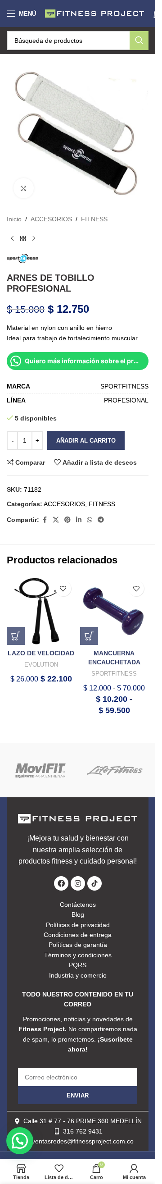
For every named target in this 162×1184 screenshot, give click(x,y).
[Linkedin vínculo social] (78, 520)
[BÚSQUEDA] (139, 40)
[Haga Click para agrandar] (24, 188)
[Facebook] (61, 883)
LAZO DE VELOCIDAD (41, 653)
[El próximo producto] (33, 238)
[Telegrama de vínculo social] (101, 520)
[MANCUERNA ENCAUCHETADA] (114, 610)
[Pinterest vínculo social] (67, 520)
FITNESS (94, 219)
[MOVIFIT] (41, 770)
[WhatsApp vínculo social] (89, 520)
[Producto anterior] (12, 238)
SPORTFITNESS (114, 673)
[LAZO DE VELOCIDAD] (41, 610)
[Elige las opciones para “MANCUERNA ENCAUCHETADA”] (89, 636)
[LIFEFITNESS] (115, 770)
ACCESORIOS (51, 219)
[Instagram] (78, 883)
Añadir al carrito (86, 440)
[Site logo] (94, 13)
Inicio (14, 219)
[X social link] (56, 520)
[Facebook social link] (44, 520)
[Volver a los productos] (23, 238)
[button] (16, 636)
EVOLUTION (41, 664)
